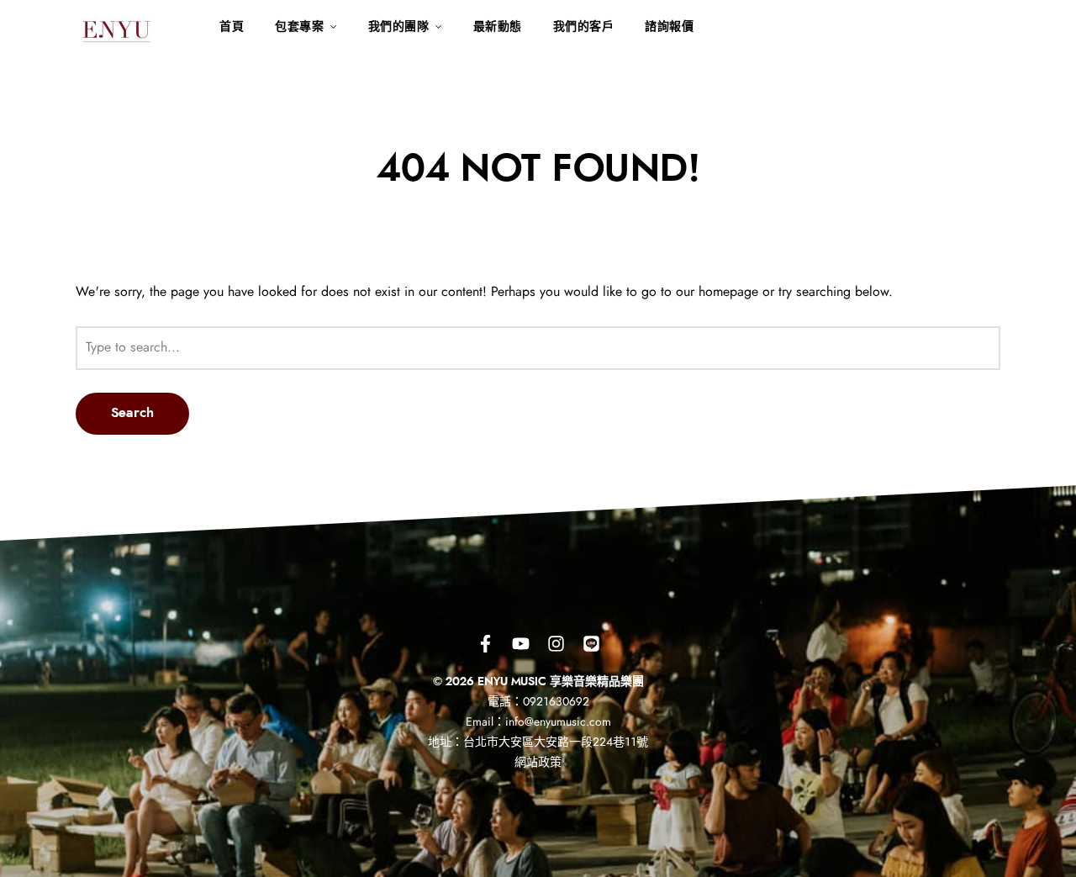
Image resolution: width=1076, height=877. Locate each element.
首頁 (231, 27)
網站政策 (538, 763)
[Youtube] (520, 643)
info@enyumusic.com (558, 722)
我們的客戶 (583, 27)
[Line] (591, 643)
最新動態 (497, 27)
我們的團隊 (399, 27)
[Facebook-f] (485, 643)
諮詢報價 (669, 27)
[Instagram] (555, 643)
